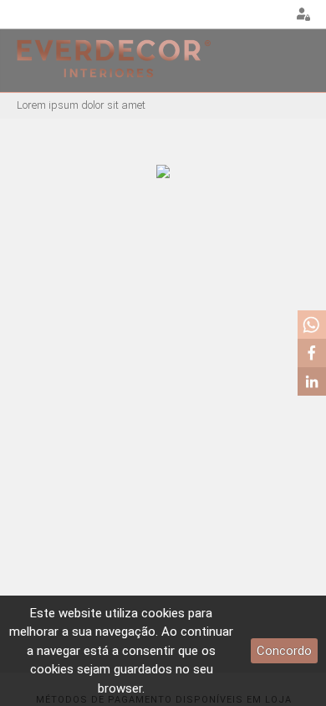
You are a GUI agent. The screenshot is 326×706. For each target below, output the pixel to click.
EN (251, 15)
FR (272, 15)
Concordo (284, 650)
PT (230, 15)
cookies (163, 613)
